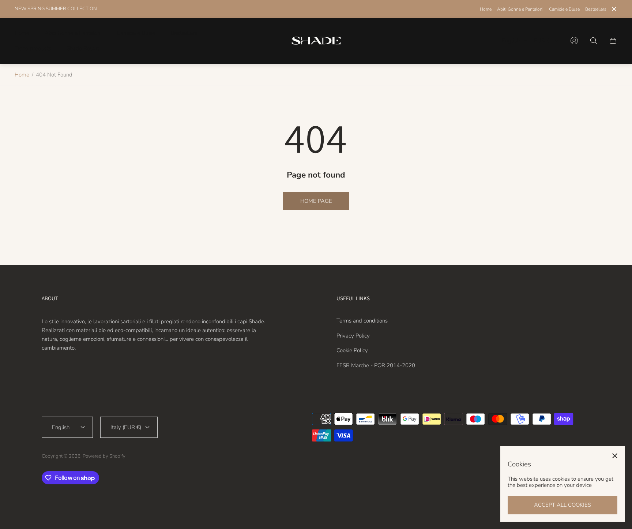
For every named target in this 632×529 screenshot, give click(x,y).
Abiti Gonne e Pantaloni (520, 9)
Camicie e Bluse (564, 9)
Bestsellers (595, 9)
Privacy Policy (353, 335)
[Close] (615, 456)
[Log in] (574, 41)
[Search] (594, 41)
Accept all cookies (562, 504)
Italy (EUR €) (125, 427)
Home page (316, 201)
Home (486, 9)
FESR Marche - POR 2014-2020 (375, 365)
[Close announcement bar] (613, 9)
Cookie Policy (352, 350)
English (511, 40)
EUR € (542, 40)
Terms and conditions (362, 320)
